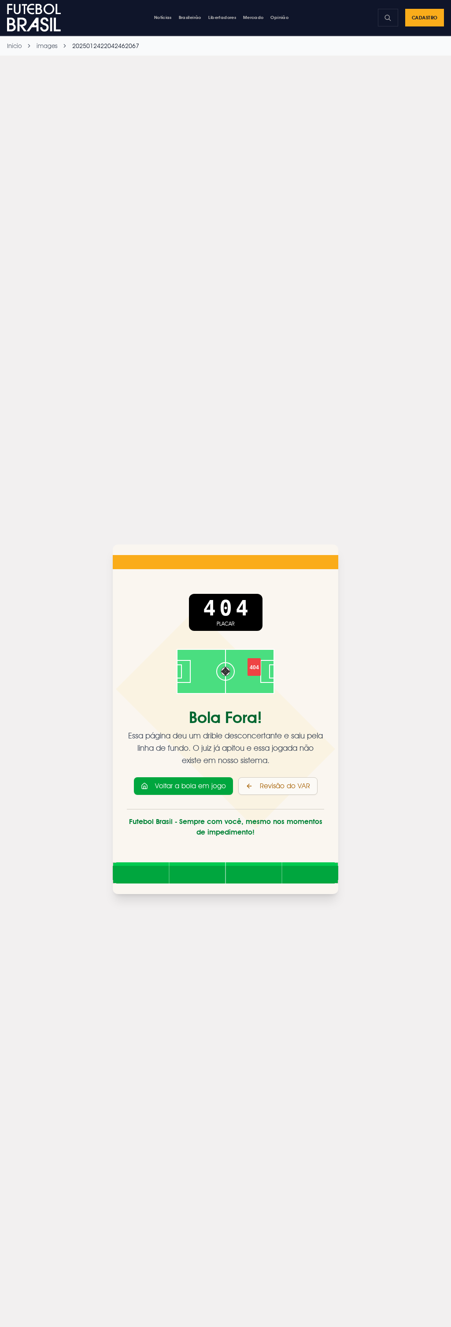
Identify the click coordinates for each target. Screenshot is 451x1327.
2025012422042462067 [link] (105, 45)
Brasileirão (190, 17)
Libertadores (222, 17)
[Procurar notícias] (388, 17)
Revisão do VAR (285, 786)
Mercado (253, 17)
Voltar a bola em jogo (190, 786)
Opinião (279, 17)
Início (14, 45)
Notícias (163, 17)
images (47, 45)
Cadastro (425, 18)
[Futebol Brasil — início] (36, 18)
